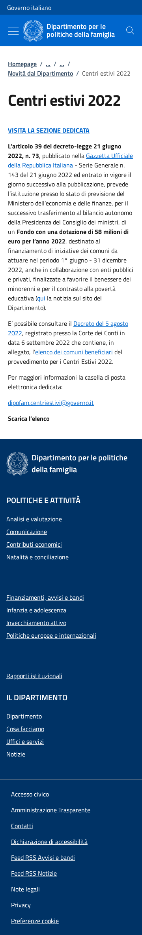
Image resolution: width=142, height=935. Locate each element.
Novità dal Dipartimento (40, 73)
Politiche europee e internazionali (51, 635)
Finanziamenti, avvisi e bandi (45, 597)
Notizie (15, 754)
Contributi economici (34, 544)
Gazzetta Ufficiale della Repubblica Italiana (70, 160)
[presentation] (130, 30)
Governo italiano (29, 7)
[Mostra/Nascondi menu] (13, 31)
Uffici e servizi (25, 741)
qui (41, 298)
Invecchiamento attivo (36, 622)
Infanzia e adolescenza (36, 610)
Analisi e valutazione (34, 519)
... (48, 63)
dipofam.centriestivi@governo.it (51, 402)
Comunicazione (26, 531)
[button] (35, 920)
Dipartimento (24, 716)
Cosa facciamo (25, 729)
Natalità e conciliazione (37, 557)
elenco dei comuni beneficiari (74, 352)
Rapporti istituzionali (34, 675)
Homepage (22, 63)
